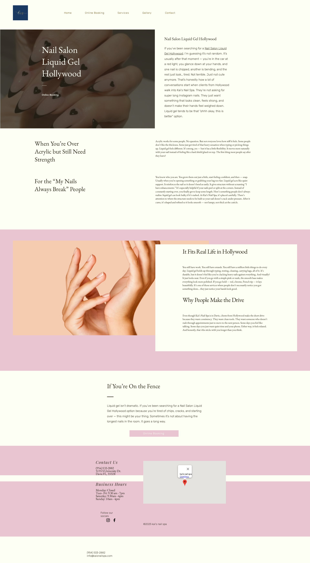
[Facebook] (114, 520)
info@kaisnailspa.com (99, 555)
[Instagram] (108, 520)
